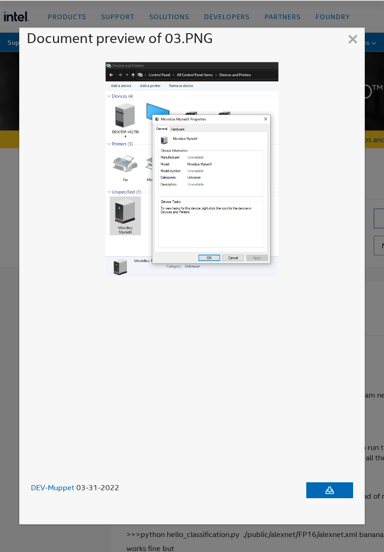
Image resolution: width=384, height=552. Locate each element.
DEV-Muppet (52, 487)
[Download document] (329, 490)
